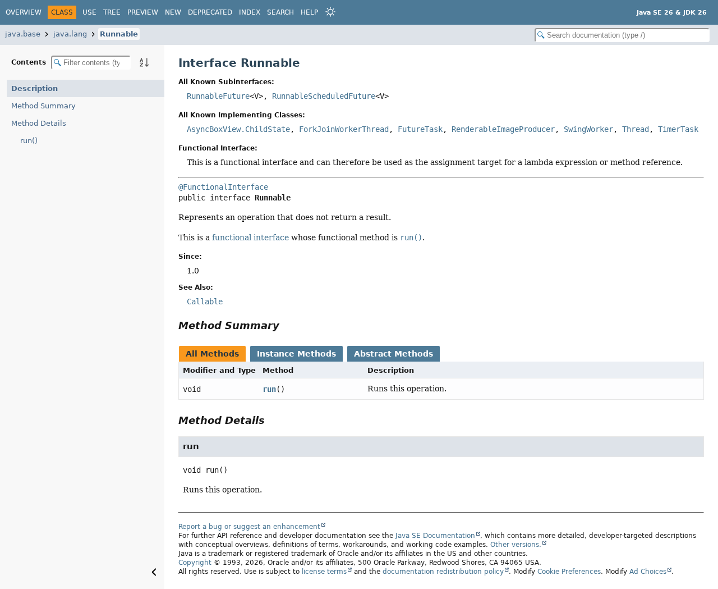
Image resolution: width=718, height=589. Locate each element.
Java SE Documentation (435, 536)
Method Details (38, 123)
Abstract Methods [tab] (393, 353)
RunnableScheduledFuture (323, 96)
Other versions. (515, 545)
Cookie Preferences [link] (569, 572)
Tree (112, 12)
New (173, 12)
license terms (324, 572)
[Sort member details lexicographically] (144, 62)
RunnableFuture (218, 96)
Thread (635, 129)
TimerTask (678, 129)
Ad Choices (647, 572)
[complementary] (569, 572)
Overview (24, 12)
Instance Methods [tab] (296, 353)
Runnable (119, 34)
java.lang (70, 34)
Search (280, 12)
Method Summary (43, 106)
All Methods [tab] (212, 353)
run (269, 389)
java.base (22, 34)
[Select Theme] (330, 12)
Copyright (194, 563)
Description (34, 88)
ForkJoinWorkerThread (344, 129)
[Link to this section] (287, 325)
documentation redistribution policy (443, 572)
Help (309, 12)
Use (89, 12)
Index (249, 12)
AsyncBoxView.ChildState (238, 129)
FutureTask (420, 129)
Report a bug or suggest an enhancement (249, 527)
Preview (142, 12)
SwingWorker (588, 129)
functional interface (250, 237)
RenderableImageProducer (503, 129)
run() (29, 140)
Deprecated (210, 12)
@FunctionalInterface (223, 186)
